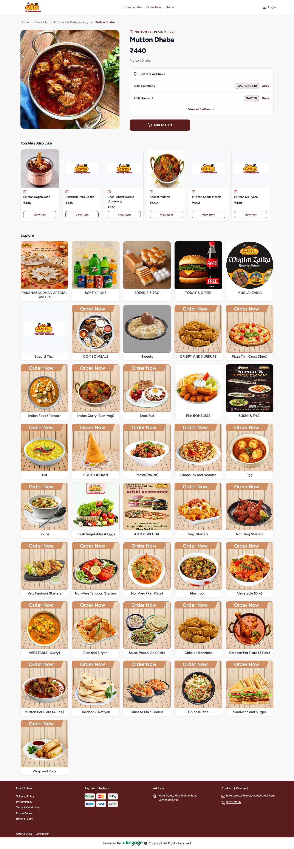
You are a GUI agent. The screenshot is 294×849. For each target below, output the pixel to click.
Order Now (153, 7)
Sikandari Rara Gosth (79, 197)
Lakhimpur (42, 833)
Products (41, 22)
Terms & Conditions (27, 807)
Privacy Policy (24, 801)
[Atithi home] (67, 7)
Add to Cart (162, 125)
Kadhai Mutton (160, 197)
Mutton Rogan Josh (36, 197)
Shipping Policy (25, 796)
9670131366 (233, 802)
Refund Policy (24, 818)
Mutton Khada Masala (206, 197)
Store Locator (133, 7)
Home (170, 7)
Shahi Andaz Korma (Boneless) (121, 199)
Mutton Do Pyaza (246, 197)
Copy (265, 85)
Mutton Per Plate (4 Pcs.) (71, 22)
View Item (39, 214)
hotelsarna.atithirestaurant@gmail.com (250, 795)
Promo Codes (24, 813)
